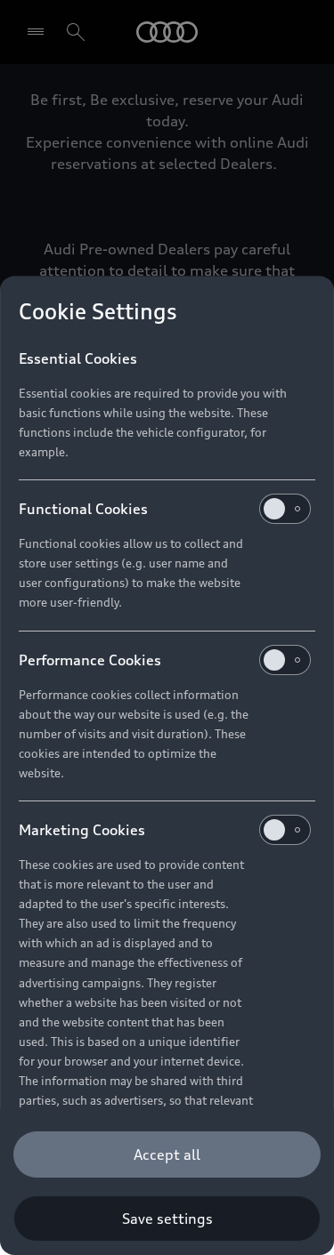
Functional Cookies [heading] (83, 509)
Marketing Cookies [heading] (82, 830)
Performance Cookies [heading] (90, 660)
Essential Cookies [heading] (78, 358)
